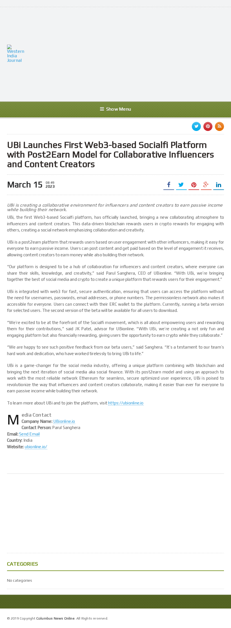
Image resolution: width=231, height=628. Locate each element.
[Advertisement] (132, 53)
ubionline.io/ (36, 446)
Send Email (29, 434)
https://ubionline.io (126, 403)
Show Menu (118, 109)
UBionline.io (64, 421)
